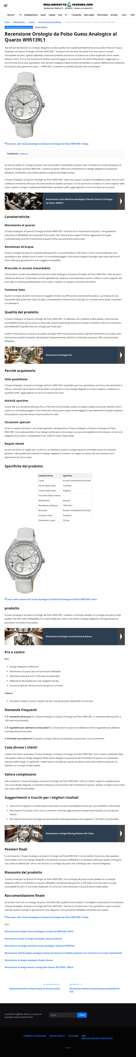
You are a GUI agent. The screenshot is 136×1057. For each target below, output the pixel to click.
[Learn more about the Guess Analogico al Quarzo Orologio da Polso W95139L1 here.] (51, 599)
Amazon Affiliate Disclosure (97, 1038)
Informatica (102, 15)
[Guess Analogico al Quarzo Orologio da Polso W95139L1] (25, 104)
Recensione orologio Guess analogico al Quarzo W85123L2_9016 (39, 931)
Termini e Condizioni (34, 1036)
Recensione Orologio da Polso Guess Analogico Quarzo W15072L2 (40, 945)
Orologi (113, 15)
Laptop (52, 15)
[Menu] (5, 6)
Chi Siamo (73, 1036)
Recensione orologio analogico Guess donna (29, 960)
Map (84, 1036)
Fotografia (76, 15)
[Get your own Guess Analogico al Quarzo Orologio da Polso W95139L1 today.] (47, 143)
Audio (43, 15)
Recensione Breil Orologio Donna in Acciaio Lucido (35, 988)
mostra (23, 154)
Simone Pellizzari (41, 27)
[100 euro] (68, 5)
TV (20, 15)
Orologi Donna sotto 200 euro (19, 27)
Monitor (11, 15)
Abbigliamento (31, 15)
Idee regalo (89, 15)
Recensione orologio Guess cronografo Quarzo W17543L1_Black (39, 967)
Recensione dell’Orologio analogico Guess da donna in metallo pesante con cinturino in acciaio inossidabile (63, 952)
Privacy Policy (57, 1036)
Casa (60, 15)
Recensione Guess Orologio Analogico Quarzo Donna (33, 938)
